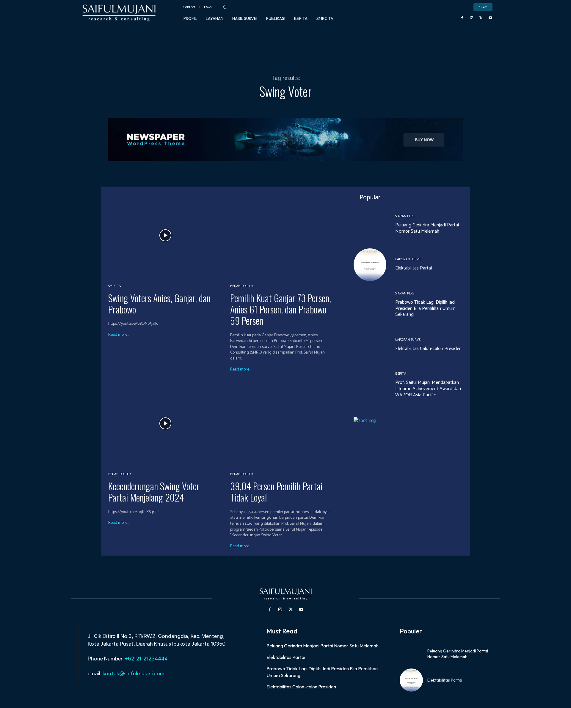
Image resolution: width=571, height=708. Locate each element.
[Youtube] (490, 18)
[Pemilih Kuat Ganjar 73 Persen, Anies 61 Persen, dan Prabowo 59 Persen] (287, 235)
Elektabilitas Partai (413, 268)
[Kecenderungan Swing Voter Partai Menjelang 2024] (165, 423)
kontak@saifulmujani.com (132, 673)
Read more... (118, 335)
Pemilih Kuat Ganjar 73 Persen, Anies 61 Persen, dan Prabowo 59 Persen (280, 309)
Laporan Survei (408, 259)
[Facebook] (462, 18)
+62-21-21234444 (146, 658)
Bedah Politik (241, 286)
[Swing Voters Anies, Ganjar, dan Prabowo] (165, 235)
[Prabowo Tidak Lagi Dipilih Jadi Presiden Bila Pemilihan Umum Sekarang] (370, 304)
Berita (400, 374)
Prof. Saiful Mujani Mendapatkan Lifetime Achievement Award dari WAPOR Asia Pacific (428, 389)
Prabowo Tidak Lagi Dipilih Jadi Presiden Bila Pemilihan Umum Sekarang (425, 308)
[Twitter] (481, 18)
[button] (225, 7)
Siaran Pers (404, 216)
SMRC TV (114, 286)
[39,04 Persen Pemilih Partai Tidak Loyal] (287, 423)
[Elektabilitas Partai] (370, 264)
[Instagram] (471, 18)
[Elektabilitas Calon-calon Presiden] (370, 345)
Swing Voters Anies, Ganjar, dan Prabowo (159, 303)
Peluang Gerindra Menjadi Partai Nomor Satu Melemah (427, 228)
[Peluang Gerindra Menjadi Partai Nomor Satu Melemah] (370, 224)
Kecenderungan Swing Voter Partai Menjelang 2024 (154, 491)
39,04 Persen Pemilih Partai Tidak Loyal (276, 491)
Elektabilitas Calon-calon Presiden (428, 349)
